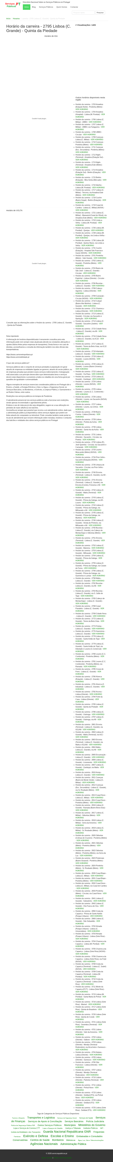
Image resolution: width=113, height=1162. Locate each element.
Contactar (74, 7)
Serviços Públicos (46, 7)
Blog (34, 7)
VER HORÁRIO (81, 109)
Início (26, 7)
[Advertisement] (24, 51)
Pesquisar (100, 12)
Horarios (16, 19)
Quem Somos (61, 7)
